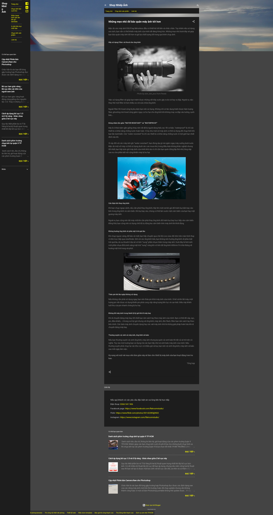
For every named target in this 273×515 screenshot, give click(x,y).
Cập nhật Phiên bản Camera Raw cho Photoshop (129, 480)
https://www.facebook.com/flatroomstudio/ (144, 408)
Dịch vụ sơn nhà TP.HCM (144, 513)
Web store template (85, 513)
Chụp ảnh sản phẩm (122, 11)
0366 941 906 (126, 404)
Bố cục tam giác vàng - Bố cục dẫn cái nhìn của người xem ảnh (12, 89)
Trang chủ (108, 11)
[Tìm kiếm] (198, 6)
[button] (193, 21)
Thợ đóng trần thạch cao (125, 513)
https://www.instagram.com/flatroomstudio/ (139, 417)
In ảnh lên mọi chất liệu (16, 27)
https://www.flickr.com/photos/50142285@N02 (137, 413)
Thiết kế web (71, 513)
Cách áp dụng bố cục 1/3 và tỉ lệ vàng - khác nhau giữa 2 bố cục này (137, 458)
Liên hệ (133, 11)
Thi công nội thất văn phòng (54, 513)
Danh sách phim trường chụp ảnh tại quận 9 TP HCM (131, 436)
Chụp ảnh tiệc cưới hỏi (16, 10)
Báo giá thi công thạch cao (104, 513)
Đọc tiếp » (190, 452)
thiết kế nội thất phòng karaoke (31, 513)
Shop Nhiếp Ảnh (118, 5)
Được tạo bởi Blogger (153, 505)
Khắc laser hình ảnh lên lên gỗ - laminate (15, 19)
